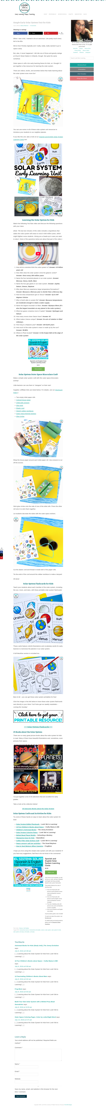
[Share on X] (1, 554)
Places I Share (86, 50)
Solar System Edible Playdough (28, 824)
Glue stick (19, 405)
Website (17, 1079)
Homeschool (82, 65)
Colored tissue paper (23, 400)
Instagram (87, 52)
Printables (81, 69)
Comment (18, 1047)
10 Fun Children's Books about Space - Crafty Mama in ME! (36, 961)
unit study (32, 931)
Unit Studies (26, 928)
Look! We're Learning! (25, 9)
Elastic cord (20, 408)
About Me (75, 48)
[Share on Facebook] (1, 552)
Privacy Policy (78, 50)
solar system (48, 930)
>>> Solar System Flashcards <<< (38, 727)
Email (17, 1071)
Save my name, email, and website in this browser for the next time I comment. (36, 1090)
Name (17, 1064)
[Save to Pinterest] (1, 557)
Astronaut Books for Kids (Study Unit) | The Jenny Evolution (37, 945)
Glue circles (20, 416)
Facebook (75, 52)
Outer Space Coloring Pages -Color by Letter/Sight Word (35, 1017)
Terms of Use (88, 48)
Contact (81, 48)
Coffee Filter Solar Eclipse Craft (27, 840)
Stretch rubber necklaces (24, 411)
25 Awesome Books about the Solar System (38, 808)
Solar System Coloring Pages (27, 832)
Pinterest (82, 52)
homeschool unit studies (35, 930)
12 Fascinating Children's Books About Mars (31, 976)
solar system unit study (18, 931)
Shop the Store (82, 78)
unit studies (26, 931)
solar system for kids (56, 930)
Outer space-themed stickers (26, 413)
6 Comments (33, 25)
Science (21, 928)
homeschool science (24, 930)
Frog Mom (18, 989)
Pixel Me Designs (68, 1104)
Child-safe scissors (22, 403)
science (43, 930)
